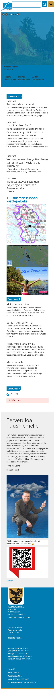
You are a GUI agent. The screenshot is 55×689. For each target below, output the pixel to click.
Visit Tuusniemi (38, 74)
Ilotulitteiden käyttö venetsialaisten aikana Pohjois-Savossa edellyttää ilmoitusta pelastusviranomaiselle (26, 130)
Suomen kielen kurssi (20, 104)
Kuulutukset (12, 388)
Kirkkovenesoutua (18, 304)
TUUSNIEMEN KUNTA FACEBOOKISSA (22, 682)
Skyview (10, 580)
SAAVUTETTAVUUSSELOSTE (18, 679)
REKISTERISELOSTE (14, 676)
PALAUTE (11, 669)
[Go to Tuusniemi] (6, 6)
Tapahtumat (12, 299)
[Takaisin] (8, 395)
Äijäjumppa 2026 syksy (21, 344)
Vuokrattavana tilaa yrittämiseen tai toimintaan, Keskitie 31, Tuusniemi (27, 162)
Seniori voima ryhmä (20, 322)
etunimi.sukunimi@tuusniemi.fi (19, 617)
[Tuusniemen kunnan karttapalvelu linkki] (26, 223)
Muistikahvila (15, 362)
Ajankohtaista (13, 96)
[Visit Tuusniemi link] (27, 280)
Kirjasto (21, 74)
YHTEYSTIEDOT (13, 672)
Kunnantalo (10, 74)
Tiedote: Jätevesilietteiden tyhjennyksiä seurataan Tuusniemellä (23, 185)
